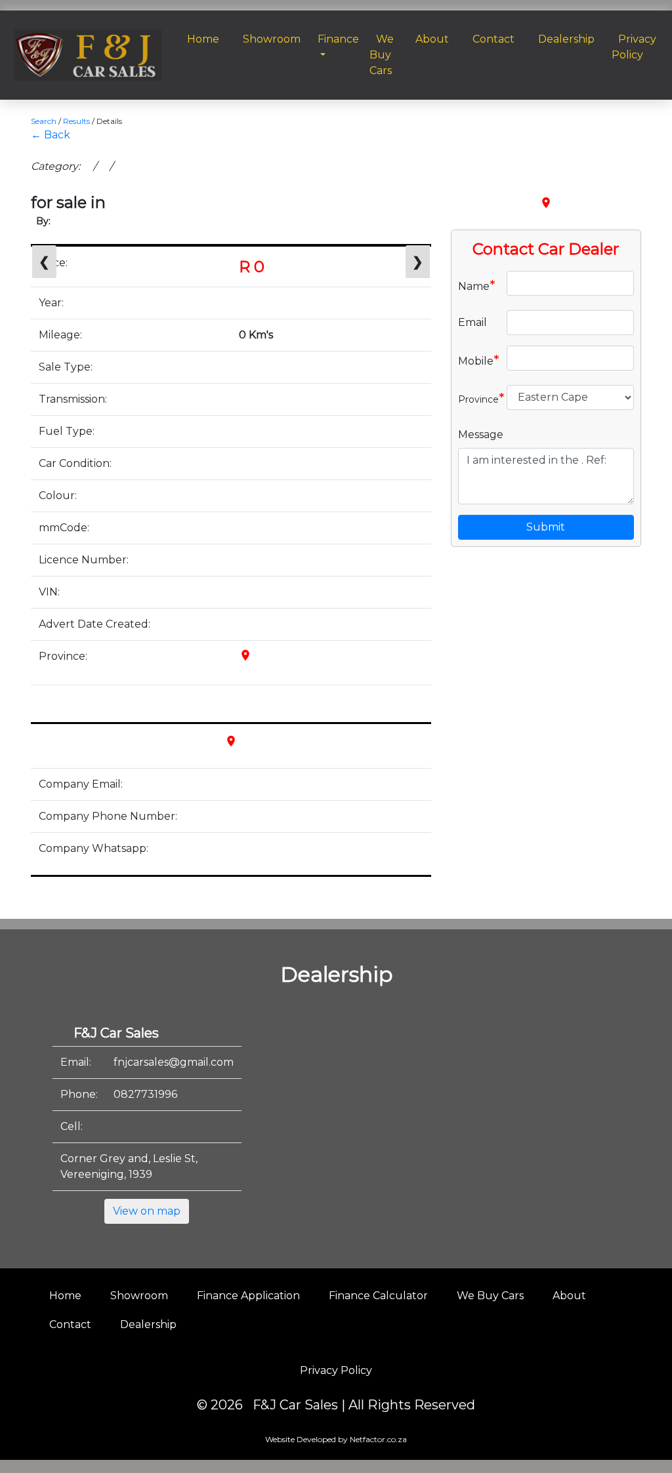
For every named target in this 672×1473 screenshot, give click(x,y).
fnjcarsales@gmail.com (174, 1062)
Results (76, 121)
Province (477, 398)
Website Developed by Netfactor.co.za (336, 1439)
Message (480, 434)
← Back (50, 135)
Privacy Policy (336, 1370)
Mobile (477, 360)
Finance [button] (338, 39)
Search (43, 121)
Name (476, 285)
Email (472, 322)
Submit (545, 527)
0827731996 (145, 1094)
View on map (146, 1211)
